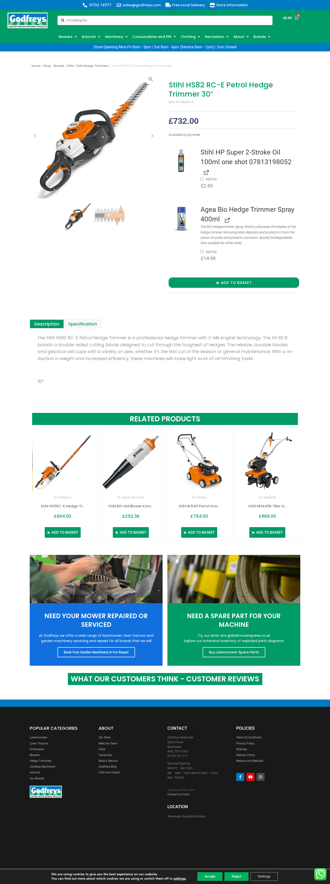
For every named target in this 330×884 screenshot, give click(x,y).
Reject (236, 876)
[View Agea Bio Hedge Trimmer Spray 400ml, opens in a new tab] (226, 219)
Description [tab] (46, 324)
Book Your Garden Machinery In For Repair (96, 652)
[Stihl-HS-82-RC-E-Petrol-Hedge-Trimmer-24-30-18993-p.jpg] (94, 135)
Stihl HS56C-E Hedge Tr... (63, 506)
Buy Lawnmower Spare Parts (234, 652)
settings (179, 879)
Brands (59, 66)
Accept (210, 876)
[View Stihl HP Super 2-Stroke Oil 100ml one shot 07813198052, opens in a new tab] (205, 172)
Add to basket (236, 282)
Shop (47, 66)
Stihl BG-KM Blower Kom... (130, 506)
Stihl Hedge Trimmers (93, 66)
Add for (209, 183)
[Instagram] (261, 777)
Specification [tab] (82, 324)
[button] (68, 36)
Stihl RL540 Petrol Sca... (199, 506)
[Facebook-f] (240, 777)
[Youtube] (250, 777)
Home (36, 66)
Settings (264, 876)
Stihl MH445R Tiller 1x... (267, 506)
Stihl (70, 66)
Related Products (165, 419)
